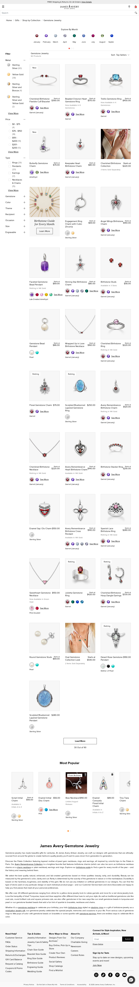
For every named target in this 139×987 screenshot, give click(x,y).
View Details (86, 2)
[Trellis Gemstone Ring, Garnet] (103, 111)
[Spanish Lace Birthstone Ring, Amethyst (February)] (108, 541)
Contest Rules (77, 955)
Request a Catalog (14, 963)
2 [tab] (71, 49)
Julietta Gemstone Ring (74, 594)
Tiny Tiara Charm (124, 799)
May (74, 42)
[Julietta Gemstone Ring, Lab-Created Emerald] (72, 601)
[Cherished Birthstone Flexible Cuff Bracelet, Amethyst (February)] (37, 107)
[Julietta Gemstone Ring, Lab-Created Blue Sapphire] (77, 601)
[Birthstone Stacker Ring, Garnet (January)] (103, 474)
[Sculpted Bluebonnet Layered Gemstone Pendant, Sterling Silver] (31, 727)
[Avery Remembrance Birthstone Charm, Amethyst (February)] (108, 417)
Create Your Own (57, 952)
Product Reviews (57, 957)
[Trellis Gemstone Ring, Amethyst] (108, 111)
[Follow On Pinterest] (117, 975)
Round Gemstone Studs (40, 657)
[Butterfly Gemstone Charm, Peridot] (37, 172)
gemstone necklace (26, 907)
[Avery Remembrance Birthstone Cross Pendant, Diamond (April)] (82, 544)
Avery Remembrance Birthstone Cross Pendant (75, 531)
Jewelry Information (36, 937)
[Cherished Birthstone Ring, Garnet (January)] (103, 356)
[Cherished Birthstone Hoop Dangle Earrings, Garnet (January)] (103, 602)
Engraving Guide (35, 967)
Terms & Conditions (67, 984)
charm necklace (24, 867)
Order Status (11, 946)
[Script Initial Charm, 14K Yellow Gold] (19, 816)
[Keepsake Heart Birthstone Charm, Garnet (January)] (67, 172)
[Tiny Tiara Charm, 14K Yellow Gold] (127, 809)
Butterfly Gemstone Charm (38, 164)
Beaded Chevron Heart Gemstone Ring (76, 100)
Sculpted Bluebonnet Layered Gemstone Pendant (39, 717)
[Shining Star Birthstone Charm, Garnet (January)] (67, 291)
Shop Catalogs (56, 965)
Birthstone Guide (35, 962)
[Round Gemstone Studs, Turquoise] (37, 664)
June (84, 42)
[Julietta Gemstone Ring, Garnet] (67, 602)
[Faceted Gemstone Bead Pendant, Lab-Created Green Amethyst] (51, 294)
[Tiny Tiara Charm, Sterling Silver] (122, 809)
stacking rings (97, 907)
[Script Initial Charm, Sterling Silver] (14, 816)
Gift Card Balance (13, 959)
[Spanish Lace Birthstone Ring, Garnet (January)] (103, 541)
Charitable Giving (79, 941)
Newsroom (76, 946)
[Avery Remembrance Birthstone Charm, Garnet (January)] (103, 418)
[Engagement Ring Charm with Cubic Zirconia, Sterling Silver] (67, 233)
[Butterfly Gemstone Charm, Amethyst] (31, 172)
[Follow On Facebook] (110, 975)
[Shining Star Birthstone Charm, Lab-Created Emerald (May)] (86, 291)
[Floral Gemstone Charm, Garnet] (31, 411)
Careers (74, 950)
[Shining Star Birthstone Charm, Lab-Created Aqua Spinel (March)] (77, 291)
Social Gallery (55, 961)
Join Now (97, 965)
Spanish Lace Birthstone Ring (108, 530)
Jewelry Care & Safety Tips (38, 943)
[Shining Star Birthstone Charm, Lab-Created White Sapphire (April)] (82, 291)
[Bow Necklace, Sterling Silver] (68, 813)
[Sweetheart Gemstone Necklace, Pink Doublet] (31, 608)
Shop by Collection (31, 20)
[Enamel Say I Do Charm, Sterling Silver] (31, 534)
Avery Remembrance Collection (29, 864)
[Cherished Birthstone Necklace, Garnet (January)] (31, 479)
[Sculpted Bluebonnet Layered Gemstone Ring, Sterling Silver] (67, 417)
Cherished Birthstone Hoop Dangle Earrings (111, 594)
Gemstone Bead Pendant (37, 345)
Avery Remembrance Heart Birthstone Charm (76, 468)
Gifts (17, 20)
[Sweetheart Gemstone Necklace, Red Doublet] (37, 608)
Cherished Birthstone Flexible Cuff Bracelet (39, 100)
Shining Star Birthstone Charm (76, 283)
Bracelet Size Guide (36, 953)
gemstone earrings (88, 913)
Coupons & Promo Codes (14, 970)
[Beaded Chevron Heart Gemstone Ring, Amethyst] (72, 114)
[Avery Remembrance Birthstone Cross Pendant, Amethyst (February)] (72, 544)
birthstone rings (75, 907)
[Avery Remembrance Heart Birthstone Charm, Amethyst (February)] (72, 479)
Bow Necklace (72, 797)
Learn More (44, 231)
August (102, 42)
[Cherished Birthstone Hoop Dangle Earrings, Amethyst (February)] (108, 601)
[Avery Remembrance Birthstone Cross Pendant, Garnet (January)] (67, 544)
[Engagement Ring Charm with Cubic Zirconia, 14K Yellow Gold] (72, 233)
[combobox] (69, 13)
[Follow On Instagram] (96, 975)
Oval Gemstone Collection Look (72, 658)
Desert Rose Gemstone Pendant (112, 658)
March (55, 42)
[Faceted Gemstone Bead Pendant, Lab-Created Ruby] (37, 294)
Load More (80, 741)
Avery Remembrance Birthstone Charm (111, 406)
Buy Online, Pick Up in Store (60, 947)
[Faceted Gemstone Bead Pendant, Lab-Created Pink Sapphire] (41, 294)
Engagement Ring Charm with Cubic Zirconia (73, 224)
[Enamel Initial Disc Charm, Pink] (41, 809)
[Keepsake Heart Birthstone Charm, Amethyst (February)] (72, 172)
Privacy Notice (98, 944)
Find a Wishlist (56, 970)
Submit (128, 939)
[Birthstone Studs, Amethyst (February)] (108, 292)
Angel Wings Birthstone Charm (112, 222)
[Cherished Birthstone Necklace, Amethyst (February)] (37, 479)
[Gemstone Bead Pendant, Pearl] (31, 352)
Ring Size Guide (34, 958)
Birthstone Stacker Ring (112, 466)
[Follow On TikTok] (103, 975)
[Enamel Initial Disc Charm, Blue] (46, 809)
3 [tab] (73, 49)
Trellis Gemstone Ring (111, 98)
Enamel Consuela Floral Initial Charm (98, 801)
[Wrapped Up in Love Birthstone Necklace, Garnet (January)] (67, 352)
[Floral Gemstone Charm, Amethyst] (37, 411)
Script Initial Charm (17, 799)
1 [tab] (69, 49)
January (37, 42)
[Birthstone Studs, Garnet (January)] (103, 292)
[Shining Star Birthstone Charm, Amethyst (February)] (72, 291)
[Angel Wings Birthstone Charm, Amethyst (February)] (108, 230)
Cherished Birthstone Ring (111, 345)
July (93, 42)
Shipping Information (15, 950)
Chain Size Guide (35, 949)
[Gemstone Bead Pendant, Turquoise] (37, 352)
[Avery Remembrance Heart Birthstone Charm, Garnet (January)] (67, 479)
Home (9, 20)
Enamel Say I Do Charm (40, 528)
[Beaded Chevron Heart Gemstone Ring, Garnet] (67, 114)
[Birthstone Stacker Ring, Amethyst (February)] (108, 474)
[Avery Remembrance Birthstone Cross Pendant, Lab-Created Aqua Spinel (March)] (77, 544)
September (113, 42)
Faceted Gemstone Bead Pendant (38, 283)
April (65, 42)
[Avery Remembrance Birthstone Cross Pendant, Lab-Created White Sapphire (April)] (86, 544)
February (46, 42)
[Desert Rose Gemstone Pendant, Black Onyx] (108, 666)
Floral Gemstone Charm (40, 405)
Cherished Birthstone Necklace (39, 468)
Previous (21, 38)
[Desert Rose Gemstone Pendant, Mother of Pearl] (103, 666)
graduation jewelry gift (15, 910)
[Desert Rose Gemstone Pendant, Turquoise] (113, 666)
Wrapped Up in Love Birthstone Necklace (74, 345)
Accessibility (81, 984)
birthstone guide (83, 867)
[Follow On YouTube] (124, 975)
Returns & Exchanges (15, 955)
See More (44, 107)
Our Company (77, 937)
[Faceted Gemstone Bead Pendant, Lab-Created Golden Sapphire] (46, 294)
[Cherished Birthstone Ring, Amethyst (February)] (108, 356)
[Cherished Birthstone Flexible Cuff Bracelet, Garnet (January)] (31, 108)
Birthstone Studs (108, 281)
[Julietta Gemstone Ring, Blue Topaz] (82, 601)
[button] (131, 980)
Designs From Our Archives (58, 939)
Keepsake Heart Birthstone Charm (73, 164)
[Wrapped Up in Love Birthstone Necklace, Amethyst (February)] (72, 352)
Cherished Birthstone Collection (111, 164)
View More (13, 113)
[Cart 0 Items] (135, 6)
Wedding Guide (34, 971)
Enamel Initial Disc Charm (45, 799)
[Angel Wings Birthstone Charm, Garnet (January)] (103, 230)
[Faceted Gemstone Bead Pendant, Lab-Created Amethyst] (31, 294)
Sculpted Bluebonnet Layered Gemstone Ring (75, 408)
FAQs (7, 941)
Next (117, 38)
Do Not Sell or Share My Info (47, 984)
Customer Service (13, 937)
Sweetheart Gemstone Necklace (40, 594)
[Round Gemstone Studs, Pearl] (31, 664)
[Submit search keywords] (137, 13)
